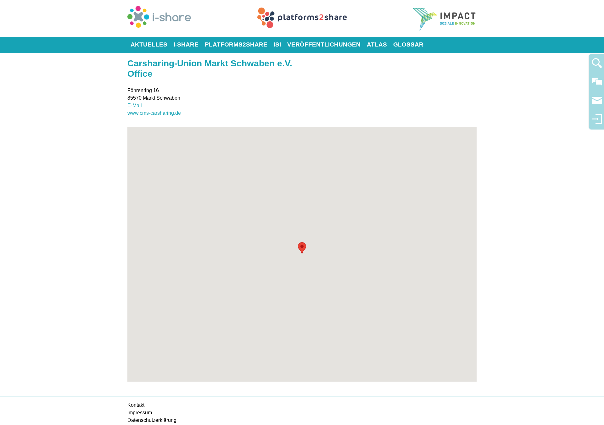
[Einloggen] (597, 121)
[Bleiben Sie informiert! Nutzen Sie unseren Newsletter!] (597, 103)
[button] (302, 248)
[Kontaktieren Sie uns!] (597, 84)
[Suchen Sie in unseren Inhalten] (597, 66)
